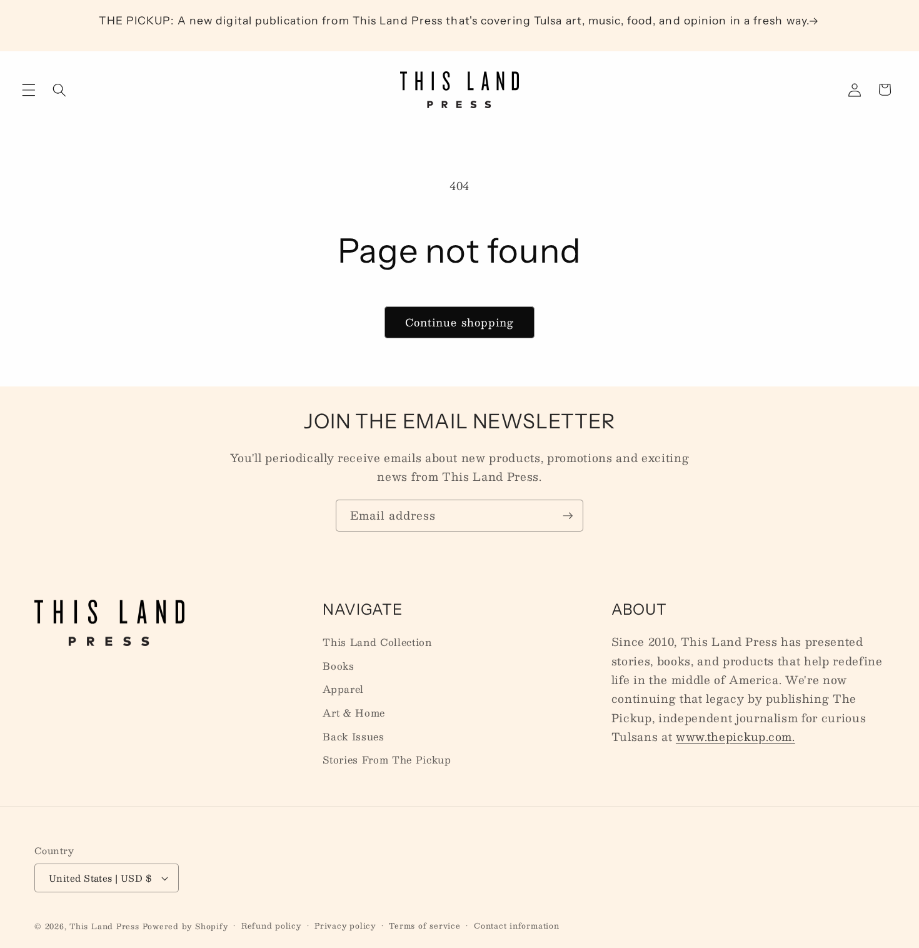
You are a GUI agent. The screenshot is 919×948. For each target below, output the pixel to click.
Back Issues (353, 737)
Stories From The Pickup (387, 760)
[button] (29, 89)
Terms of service (424, 926)
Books (338, 666)
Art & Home (354, 713)
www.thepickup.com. (735, 736)
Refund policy (271, 926)
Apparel (343, 689)
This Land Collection (377, 642)
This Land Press (104, 926)
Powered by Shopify (185, 926)
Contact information (517, 926)
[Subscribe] (568, 516)
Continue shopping (460, 322)
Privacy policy (345, 926)
